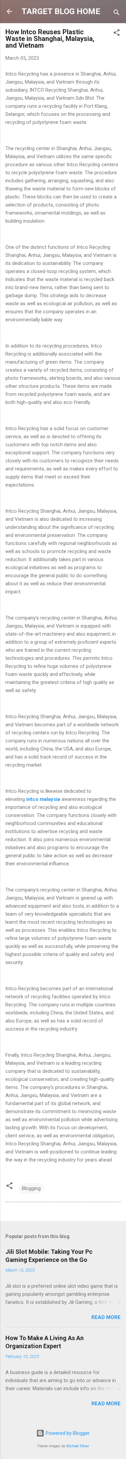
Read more (106, 1317)
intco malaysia (43, 799)
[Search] (117, 13)
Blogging (31, 1188)
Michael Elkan (77, 1446)
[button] (117, 34)
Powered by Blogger (67, 1433)
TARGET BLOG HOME (61, 11)
